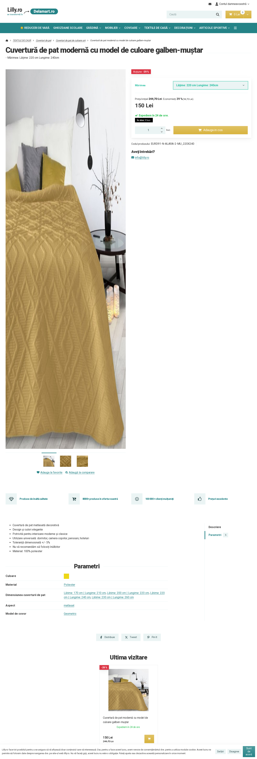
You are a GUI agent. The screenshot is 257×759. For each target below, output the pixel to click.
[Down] (162, 132)
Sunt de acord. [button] (249, 751)
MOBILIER (111, 28)
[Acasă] (32, 11)
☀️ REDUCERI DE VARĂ (34, 28)
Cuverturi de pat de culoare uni (70, 40)
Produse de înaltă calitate (34, 499)
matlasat (69, 605)
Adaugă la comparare (82, 472)
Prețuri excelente (218, 499)
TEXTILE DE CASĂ (156, 28)
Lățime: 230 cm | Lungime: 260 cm (113, 597)
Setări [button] (220, 751)
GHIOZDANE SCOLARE (68, 28)
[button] (247, 14)
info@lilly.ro (142, 157)
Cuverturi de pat (43, 40)
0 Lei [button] (239, 14)
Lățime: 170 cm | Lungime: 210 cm (85, 593)
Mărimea (140, 85)
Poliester (69, 584)
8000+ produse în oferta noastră (100, 499)
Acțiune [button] (141, 71)
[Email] (210, 4)
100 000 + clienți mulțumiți (159, 499)
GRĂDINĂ (92, 28)
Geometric (70, 613)
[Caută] (217, 14)
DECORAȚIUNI (183, 28)
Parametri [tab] (217, 535)
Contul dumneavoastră (233, 4)
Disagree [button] (234, 751)
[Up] (162, 128)
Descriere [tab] (215, 527)
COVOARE (130, 28)
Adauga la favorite (51, 472)
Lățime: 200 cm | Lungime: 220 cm (128, 593)
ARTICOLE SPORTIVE (213, 28)
